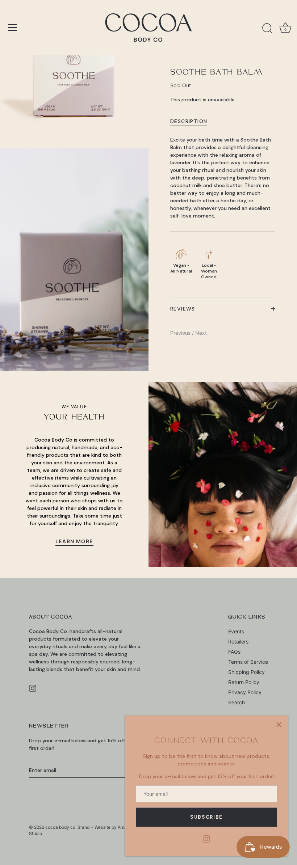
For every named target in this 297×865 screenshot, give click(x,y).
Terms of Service (248, 662)
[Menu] (13, 27)
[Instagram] (206, 838)
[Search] (267, 29)
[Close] (279, 725)
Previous (181, 333)
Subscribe (206, 817)
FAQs (234, 652)
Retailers (238, 641)
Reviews (182, 308)
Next (201, 333)
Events (236, 631)
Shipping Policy (246, 672)
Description (188, 121)
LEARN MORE (74, 541)
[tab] (192, 121)
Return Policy (243, 682)
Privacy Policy (245, 692)
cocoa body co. (60, 827)
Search (236, 702)
